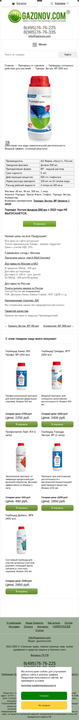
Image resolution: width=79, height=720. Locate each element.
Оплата (28, 626)
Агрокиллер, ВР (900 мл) (57, 326)
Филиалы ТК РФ (39, 655)
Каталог (21, 3)
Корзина (60, 3)
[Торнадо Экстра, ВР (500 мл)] (39, 109)
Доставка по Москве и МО (21, 263)
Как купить (54, 622)
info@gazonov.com (39, 36)
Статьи (39, 630)
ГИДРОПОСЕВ (61, 626)
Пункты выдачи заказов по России (24, 288)
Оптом (69, 622)
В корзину (39, 223)
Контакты (42, 626)
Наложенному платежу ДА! (22, 300)
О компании (14, 622)
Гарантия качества (16, 311)
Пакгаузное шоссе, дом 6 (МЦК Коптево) (27, 257)
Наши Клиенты (34, 622)
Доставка (14, 626)
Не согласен (44, 705)
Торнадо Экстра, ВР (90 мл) (23, 326)
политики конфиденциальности (38, 685)
